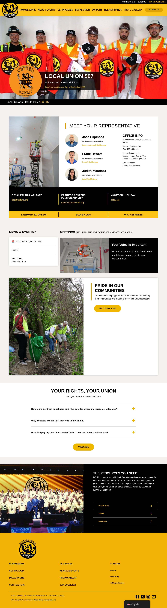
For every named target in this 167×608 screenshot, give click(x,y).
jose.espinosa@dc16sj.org (94, 145)
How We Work (28, 10)
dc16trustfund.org (20, 200)
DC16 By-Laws (83, 215)
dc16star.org (114, 577)
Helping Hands (113, 10)
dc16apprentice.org (116, 583)
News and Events (69, 571)
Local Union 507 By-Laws (33, 215)
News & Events (46, 10)
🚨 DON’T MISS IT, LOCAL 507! (26, 241)
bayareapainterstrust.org (72, 203)
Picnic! (15, 250)
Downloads (103, 521)
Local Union (82, 10)
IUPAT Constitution (133, 215)
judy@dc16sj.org (89, 179)
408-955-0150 (133, 149)
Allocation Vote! (19, 261)
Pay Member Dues (157, 2)
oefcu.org (115, 200)
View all (83, 447)
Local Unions (16, 578)
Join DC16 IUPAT (68, 585)
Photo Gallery (133, 10)
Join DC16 (142, 2)
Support (97, 10)
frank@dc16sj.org (90, 162)
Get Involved (65, 10)
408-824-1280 (135, 146)
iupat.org (113, 570)
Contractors (128, 2)
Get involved (107, 308)
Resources (154, 10)
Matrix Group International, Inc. (45, 600)
